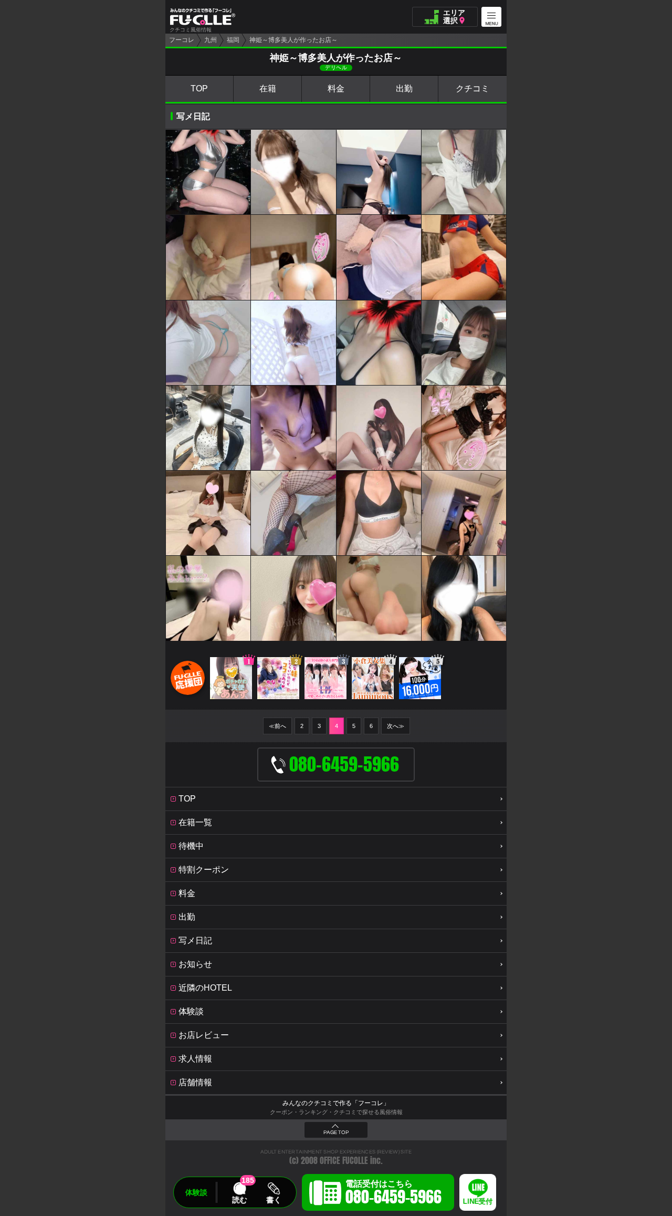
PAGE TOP (336, 1132)
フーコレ (181, 40)
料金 (336, 88)
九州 (210, 40)
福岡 (233, 40)
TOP (199, 88)
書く (273, 1200)
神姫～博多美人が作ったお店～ (293, 40)
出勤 (404, 88)
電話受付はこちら (393, 1194)
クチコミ (472, 88)
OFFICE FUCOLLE (344, 1161)
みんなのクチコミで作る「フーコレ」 (336, 1103)
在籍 (267, 88)
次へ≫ (395, 726)
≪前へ (277, 726)
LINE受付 (477, 1201)
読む (239, 1200)
